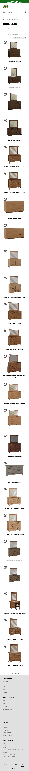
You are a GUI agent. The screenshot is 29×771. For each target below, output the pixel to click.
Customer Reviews (8, 706)
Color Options (6, 712)
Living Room (6, 687)
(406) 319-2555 (6, 745)
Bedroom (10, 19)
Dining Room (6, 684)
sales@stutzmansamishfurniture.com (13, 749)
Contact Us (6, 715)
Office (4, 689)
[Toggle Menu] (24, 6)
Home (4, 19)
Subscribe (5, 717)
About (4, 703)
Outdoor (5, 692)
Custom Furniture (7, 709)
